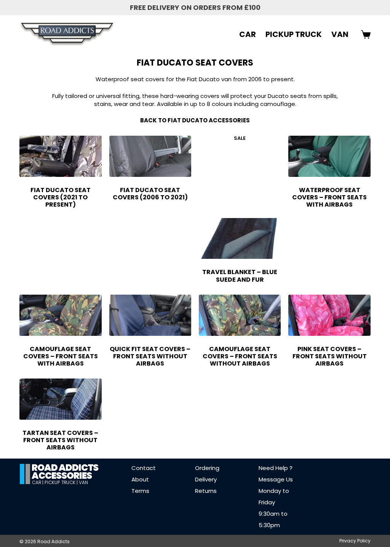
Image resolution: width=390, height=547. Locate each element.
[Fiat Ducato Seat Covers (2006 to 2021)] (150, 156)
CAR (247, 34)
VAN (339, 34)
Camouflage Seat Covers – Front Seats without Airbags (240, 356)
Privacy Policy (355, 541)
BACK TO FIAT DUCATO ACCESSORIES (195, 120)
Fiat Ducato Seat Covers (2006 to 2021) (150, 194)
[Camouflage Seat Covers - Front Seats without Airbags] (240, 315)
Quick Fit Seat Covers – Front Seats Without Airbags (150, 356)
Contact (143, 468)
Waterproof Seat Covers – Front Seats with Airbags (329, 197)
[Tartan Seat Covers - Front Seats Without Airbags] (60, 399)
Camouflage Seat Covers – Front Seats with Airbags (60, 356)
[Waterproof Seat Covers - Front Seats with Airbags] (329, 156)
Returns (206, 491)
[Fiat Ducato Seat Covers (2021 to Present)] (60, 156)
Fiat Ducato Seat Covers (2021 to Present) (60, 197)
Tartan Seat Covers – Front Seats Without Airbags (60, 440)
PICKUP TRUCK (293, 34)
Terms (140, 491)
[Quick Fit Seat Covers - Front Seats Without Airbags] (150, 315)
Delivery (206, 479)
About (140, 479)
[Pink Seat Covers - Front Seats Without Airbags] (329, 315)
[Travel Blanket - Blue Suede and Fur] (240, 238)
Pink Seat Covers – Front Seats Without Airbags (329, 356)
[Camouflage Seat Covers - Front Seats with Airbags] (60, 315)
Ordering (207, 468)
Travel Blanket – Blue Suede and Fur (239, 276)
